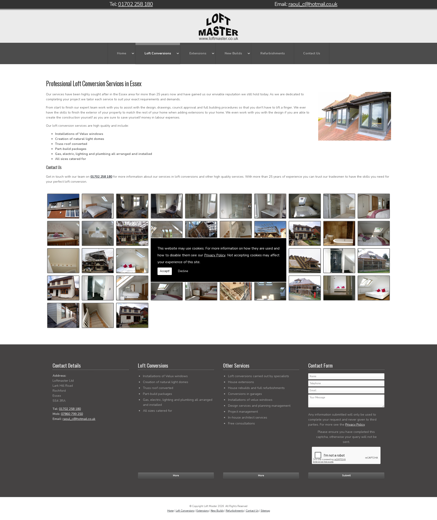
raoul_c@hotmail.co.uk (312, 4)
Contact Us (311, 53)
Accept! (165, 271)
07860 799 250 (72, 414)
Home (121, 53)
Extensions (197, 53)
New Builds (233, 53)
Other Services (236, 365)
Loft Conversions (158, 53)
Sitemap (265, 510)
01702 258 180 (135, 4)
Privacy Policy (215, 255)
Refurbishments (272, 53)
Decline (183, 271)
